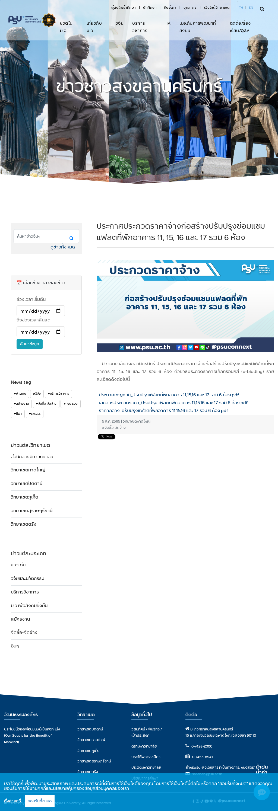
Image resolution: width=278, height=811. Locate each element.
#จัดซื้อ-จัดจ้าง (46, 403)
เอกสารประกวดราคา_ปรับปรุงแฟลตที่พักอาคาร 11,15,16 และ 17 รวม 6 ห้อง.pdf (172, 402)
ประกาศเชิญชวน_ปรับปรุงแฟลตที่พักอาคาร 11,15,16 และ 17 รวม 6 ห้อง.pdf (168, 394)
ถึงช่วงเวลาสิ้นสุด (33, 320)
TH (241, 7)
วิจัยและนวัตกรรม (27, 578)
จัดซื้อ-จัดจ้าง (24, 632)
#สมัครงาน (21, 403)
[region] (139, 792)
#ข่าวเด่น (20, 393)
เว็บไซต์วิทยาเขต (217, 7)
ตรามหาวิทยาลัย (144, 746)
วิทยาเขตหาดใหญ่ (28, 470)
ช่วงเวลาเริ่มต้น (31, 299)
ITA (168, 23)
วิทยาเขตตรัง (23, 524)
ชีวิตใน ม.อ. (66, 27)
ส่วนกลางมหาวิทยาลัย (32, 456)
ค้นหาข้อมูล (29, 344)
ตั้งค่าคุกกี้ (12, 801)
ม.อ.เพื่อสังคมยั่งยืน (29, 605)
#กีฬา (18, 413)
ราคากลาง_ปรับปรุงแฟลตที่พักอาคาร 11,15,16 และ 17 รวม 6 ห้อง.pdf (162, 410)
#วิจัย (37, 393)
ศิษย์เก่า (170, 7)
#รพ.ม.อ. (34, 413)
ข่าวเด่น (18, 564)
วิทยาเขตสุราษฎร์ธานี (31, 510)
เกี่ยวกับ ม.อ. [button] (94, 27)
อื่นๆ (15, 646)
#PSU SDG (71, 403)
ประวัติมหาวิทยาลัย (146, 767)
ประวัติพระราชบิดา (145, 756)
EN (251, 7)
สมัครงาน (20, 619)
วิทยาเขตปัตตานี (26, 483)
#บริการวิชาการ (58, 393)
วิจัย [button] (120, 23)
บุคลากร (190, 7)
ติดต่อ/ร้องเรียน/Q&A (240, 27)
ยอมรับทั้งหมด (40, 801)
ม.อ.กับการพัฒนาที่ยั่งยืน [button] (197, 27)
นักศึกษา (149, 7)
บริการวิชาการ (139, 27)
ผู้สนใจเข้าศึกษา (123, 7)
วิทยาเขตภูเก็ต (24, 497)
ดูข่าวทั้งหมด (62, 247)
